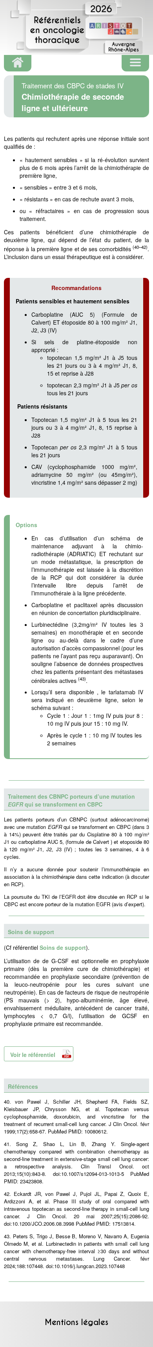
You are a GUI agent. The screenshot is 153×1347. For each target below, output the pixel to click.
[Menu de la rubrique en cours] (135, 63)
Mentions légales (76, 1322)
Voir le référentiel (32, 1055)
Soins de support (63, 947)
